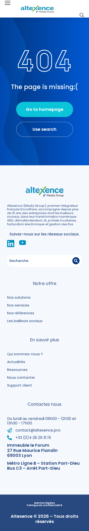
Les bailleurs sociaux (24, 320)
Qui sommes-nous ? (25, 353)
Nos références (20, 312)
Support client (19, 385)
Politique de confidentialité (44, 505)
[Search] (76, 260)
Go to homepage (44, 109)
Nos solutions (19, 297)
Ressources (17, 369)
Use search (44, 129)
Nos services (18, 305)
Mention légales (44, 503)
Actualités (16, 361)
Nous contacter (21, 377)
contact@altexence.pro (38, 430)
